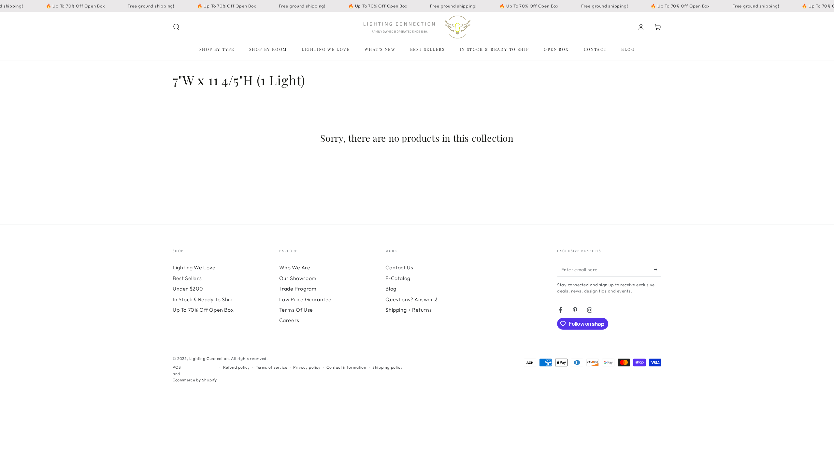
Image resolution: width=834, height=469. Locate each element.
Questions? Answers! (411, 299)
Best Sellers (187, 278)
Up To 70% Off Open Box (203, 309)
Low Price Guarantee (305, 299)
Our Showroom (298, 278)
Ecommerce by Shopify (195, 379)
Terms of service (271, 367)
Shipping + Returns (408, 309)
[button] (176, 27)
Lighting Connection (209, 358)
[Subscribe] (657, 269)
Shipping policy (387, 367)
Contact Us (399, 267)
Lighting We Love (194, 267)
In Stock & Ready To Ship (202, 299)
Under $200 (188, 288)
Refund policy (236, 367)
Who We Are (294, 267)
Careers (289, 320)
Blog (390, 288)
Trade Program (298, 288)
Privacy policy (306, 367)
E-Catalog (397, 278)
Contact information (346, 367)
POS (177, 367)
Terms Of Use (296, 309)
